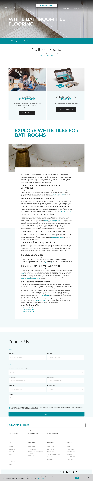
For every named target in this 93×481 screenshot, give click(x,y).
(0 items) (87, 7)
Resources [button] (17, 7)
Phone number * (12, 377)
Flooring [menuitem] (11, 446)
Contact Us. (35, 41)
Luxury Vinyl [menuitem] (12, 449)
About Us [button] (25, 7)
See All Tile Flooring (28, 311)
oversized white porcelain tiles (52, 220)
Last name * (50, 353)
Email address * (51, 377)
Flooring (18, 12)
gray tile (23, 273)
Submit (46, 414)
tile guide (32, 252)
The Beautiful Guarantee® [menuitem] (53, 454)
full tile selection (44, 295)
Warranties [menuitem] (50, 456)
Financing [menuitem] (11, 464)
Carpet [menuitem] (10, 454)
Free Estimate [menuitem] (12, 461)
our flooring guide (48, 262)
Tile (24, 12)
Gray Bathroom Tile (28, 309)
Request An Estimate (76, 7)
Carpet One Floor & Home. (12, 472)
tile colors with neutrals (57, 237)
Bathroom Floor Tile (28, 308)
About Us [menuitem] (69, 446)
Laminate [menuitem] (11, 456)
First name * (11, 353)
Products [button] (8, 7)
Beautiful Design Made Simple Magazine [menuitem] (35, 452)
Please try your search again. (46, 55)
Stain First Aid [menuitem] (50, 449)
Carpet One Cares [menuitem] (71, 451)
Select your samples (65, 109)
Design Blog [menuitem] (31, 455)
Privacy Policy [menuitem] (70, 459)
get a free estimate (40, 300)
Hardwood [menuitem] (11, 451)
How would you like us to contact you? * (18, 368)
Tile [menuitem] (9, 459)
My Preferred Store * (52, 385)
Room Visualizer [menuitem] (32, 446)
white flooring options (59, 194)
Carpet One (11, 12)
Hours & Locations (66, 7)
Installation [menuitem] (50, 459)
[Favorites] (85, 7)
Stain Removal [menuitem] (50, 446)
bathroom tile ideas (66, 211)
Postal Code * (12, 385)
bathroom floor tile (36, 176)
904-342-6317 (50, 435)
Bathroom (29, 12)
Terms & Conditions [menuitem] (71, 456)
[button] (83, 7)
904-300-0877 (12, 435)
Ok (77, 477)
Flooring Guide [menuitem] (51, 451)
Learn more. (41, 478)
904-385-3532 (31, 435)
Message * (11, 394)
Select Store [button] (8, 2)
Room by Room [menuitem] (70, 449)
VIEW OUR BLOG (26, 112)
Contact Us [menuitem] (69, 454)
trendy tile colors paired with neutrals (31, 278)
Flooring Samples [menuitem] (32, 449)
